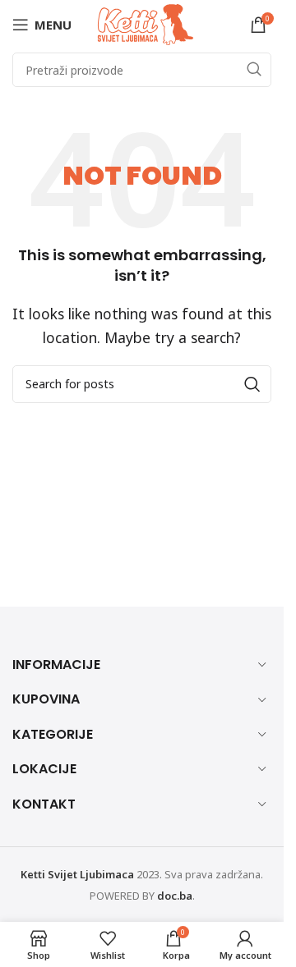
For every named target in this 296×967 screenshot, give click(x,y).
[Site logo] (145, 23)
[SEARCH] (254, 70)
